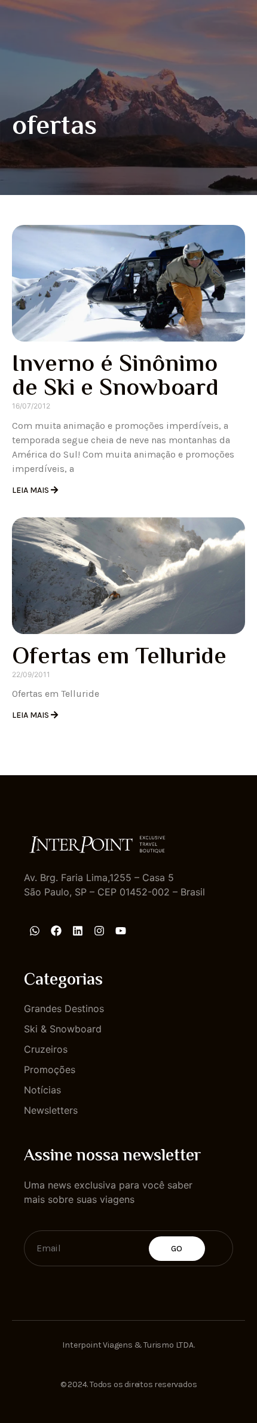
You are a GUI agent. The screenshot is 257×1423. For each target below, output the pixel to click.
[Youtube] (120, 930)
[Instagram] (99, 930)
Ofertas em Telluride (119, 658)
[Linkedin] (77, 930)
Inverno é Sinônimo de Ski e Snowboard (115, 377)
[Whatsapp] (34, 930)
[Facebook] (56, 930)
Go (177, 1249)
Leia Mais (31, 490)
